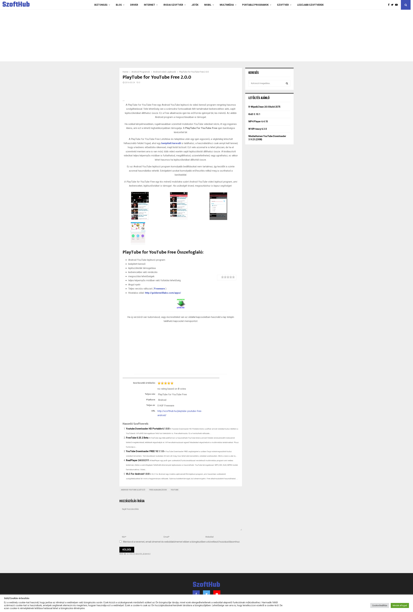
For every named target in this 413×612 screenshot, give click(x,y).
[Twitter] (393, 5)
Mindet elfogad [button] (400, 605)
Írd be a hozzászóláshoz (135, 554)
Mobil (207, 5)
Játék (194, 5)
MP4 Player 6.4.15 (258, 121)
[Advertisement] (193, 35)
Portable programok (255, 5)
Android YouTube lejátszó (133, 490)
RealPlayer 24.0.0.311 (137, 460)
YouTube (174, 490)
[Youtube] (397, 5)
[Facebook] (389, 5)
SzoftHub (16, 5)
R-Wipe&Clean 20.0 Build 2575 (264, 106)
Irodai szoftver (173, 5)
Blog (119, 5)
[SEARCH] (286, 83)
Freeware (159, 288)
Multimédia (227, 5)
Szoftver (283, 5)
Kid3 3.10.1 (254, 114)
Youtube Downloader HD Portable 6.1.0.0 (147, 428)
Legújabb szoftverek (310, 5)
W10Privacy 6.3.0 (257, 129)
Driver (134, 5)
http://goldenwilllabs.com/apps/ (163, 292)
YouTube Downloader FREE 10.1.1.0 (145, 451)
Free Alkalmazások (158, 490)
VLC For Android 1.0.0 (137, 474)
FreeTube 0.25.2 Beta (137, 437)
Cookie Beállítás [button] (379, 605)
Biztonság (100, 5)
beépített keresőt (171, 143)
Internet (149, 5)
